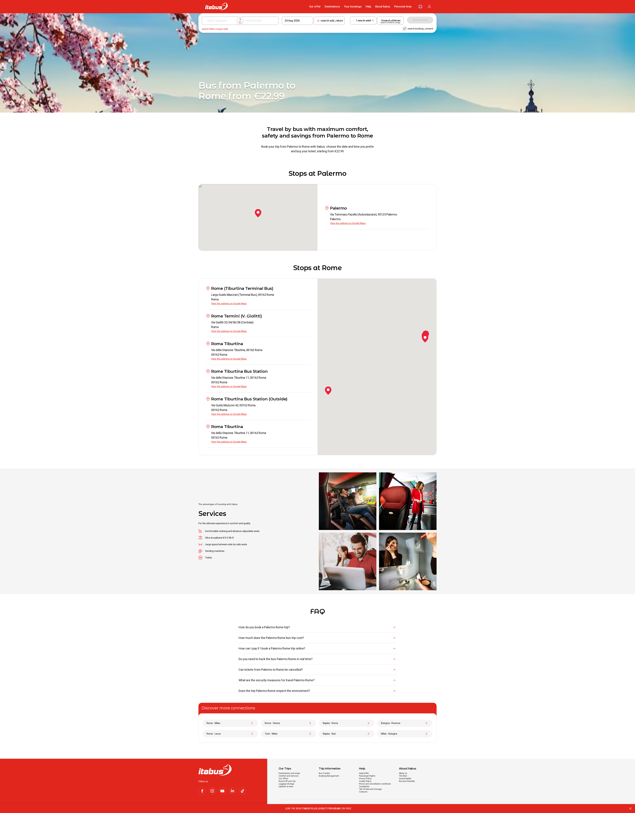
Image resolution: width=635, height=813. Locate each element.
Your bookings (353, 6)
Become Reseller (407, 781)
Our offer (315, 6)
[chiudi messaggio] (630, 809)
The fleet (403, 776)
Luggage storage (286, 784)
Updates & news (286, 786)
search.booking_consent (420, 28)
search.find (420, 20)
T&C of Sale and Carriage (370, 789)
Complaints (364, 786)
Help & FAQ (364, 773)
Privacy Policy (365, 778)
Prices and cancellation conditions (375, 784)
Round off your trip (287, 781)
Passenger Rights (367, 776)
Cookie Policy (365, 781)
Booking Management (329, 776)
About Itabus (382, 6)
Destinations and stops (289, 773)
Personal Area (402, 6)
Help (368, 6)
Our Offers (283, 778)
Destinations (332, 6)
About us (403, 773)
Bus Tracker (324, 773)
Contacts (363, 792)
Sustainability (405, 778)
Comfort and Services (288, 776)
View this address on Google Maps (348, 223)
